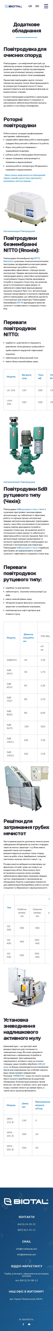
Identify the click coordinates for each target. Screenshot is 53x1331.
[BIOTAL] (26, 1202)
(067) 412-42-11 (27, 1229)
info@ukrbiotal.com (26, 1254)
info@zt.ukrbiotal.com (26, 1248)
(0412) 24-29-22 (27, 1224)
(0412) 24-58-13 (29, 1280)
